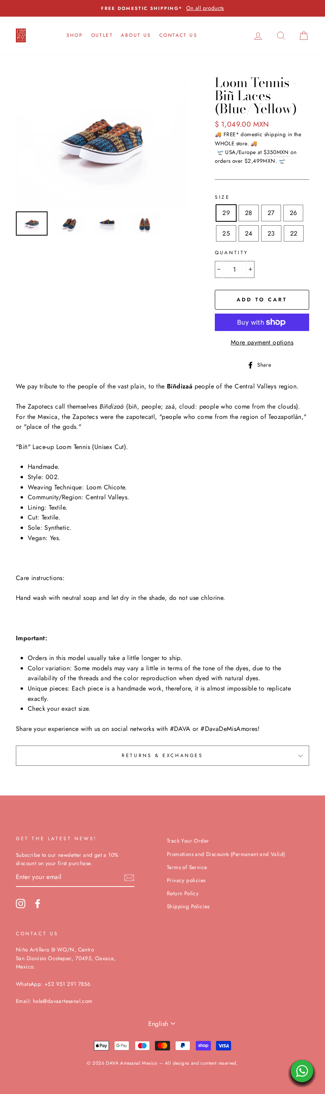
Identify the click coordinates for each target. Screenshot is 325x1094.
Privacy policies (186, 880)
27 (271, 212)
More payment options (262, 342)
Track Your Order (188, 841)
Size (222, 197)
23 (271, 233)
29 (226, 212)
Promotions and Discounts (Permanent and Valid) (226, 854)
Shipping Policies (188, 906)
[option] (162, 8)
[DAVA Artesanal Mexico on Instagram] (20, 903)
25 (226, 233)
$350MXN (276, 152)
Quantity (232, 252)
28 (248, 212)
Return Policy (183, 893)
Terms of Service (187, 867)
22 (294, 233)
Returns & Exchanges (162, 755)
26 (293, 212)
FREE (230, 134)
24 (248, 233)
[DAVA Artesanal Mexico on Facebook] (37, 903)
